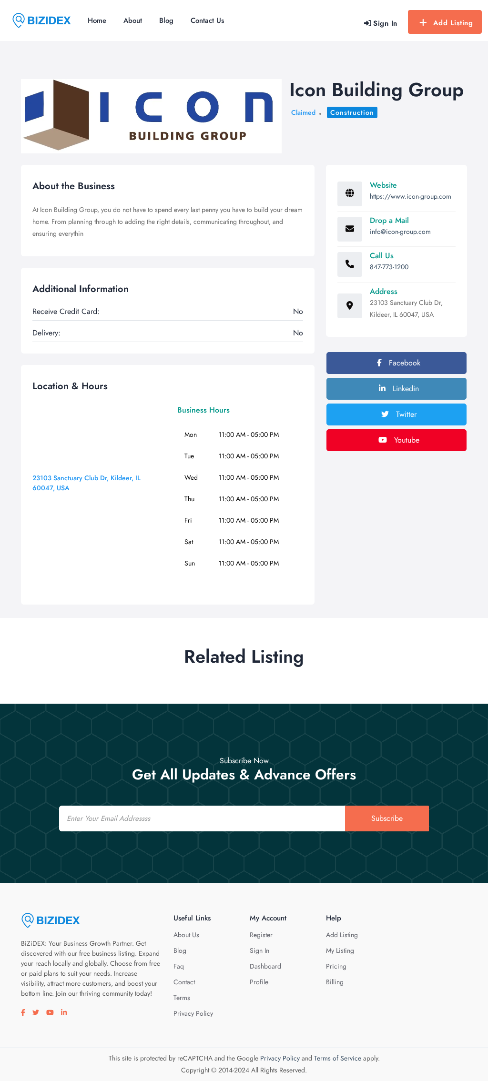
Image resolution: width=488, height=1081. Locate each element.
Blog (166, 20)
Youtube (405, 439)
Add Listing (453, 23)
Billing (335, 982)
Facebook (403, 362)
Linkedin (404, 388)
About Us (186, 935)
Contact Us (207, 20)
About (132, 20)
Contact (184, 982)
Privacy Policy (193, 1013)
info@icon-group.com (400, 231)
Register (261, 935)
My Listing (340, 950)
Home (97, 20)
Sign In (259, 950)
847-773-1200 (389, 267)
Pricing (336, 966)
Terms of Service (337, 1058)
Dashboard (265, 966)
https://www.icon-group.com (410, 196)
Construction (352, 112)
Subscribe (387, 818)
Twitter (405, 414)
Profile (259, 982)
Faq (178, 966)
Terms (181, 997)
